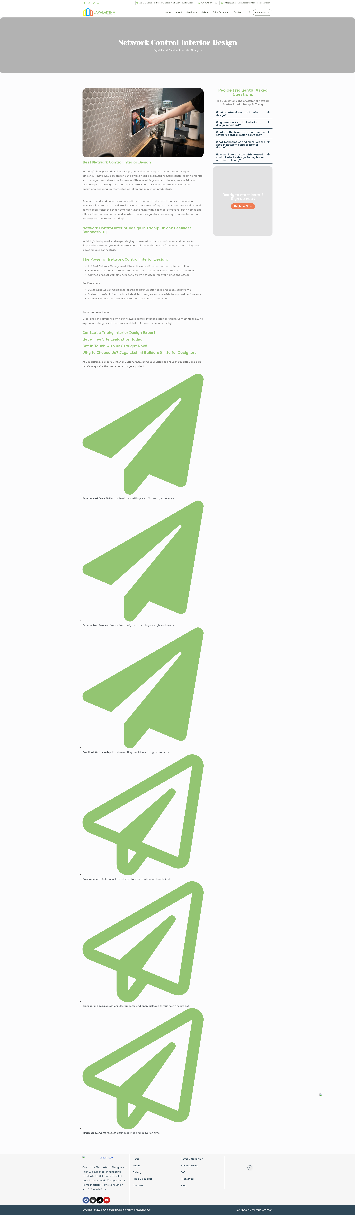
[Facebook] (86, 1200)
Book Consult (262, 12)
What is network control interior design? (237, 114)
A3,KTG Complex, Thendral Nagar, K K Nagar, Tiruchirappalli (166, 3)
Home (136, 1158)
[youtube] (98, 2)
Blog (183, 1185)
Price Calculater (142, 1178)
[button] (242, 114)
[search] (249, 13)
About (136, 1165)
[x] (93, 2)
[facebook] (84, 2)
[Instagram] (92, 1200)
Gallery (137, 1172)
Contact (138, 1185)
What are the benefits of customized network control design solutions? (240, 133)
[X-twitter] (99, 1200)
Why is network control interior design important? (237, 123)
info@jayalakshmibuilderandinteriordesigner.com (247, 3)
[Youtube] (106, 1200)
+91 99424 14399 (208, 3)
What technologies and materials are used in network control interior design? (240, 144)
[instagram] (89, 2)
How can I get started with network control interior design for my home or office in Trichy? (240, 157)
